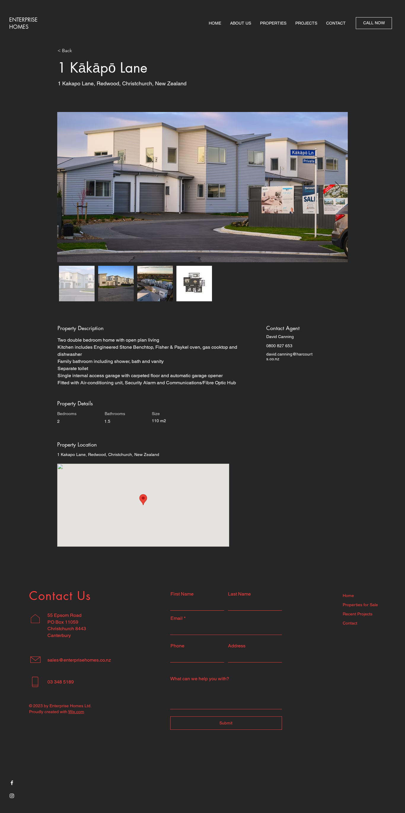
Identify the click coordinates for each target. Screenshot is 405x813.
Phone (177, 646)
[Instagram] (12, 796)
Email (176, 618)
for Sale (370, 604)
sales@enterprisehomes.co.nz (79, 660)
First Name (182, 594)
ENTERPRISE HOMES (23, 23)
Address (236, 646)
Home (348, 595)
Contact (350, 623)
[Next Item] (337, 187)
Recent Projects (357, 614)
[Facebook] (12, 783)
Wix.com (76, 711)
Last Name (239, 594)
